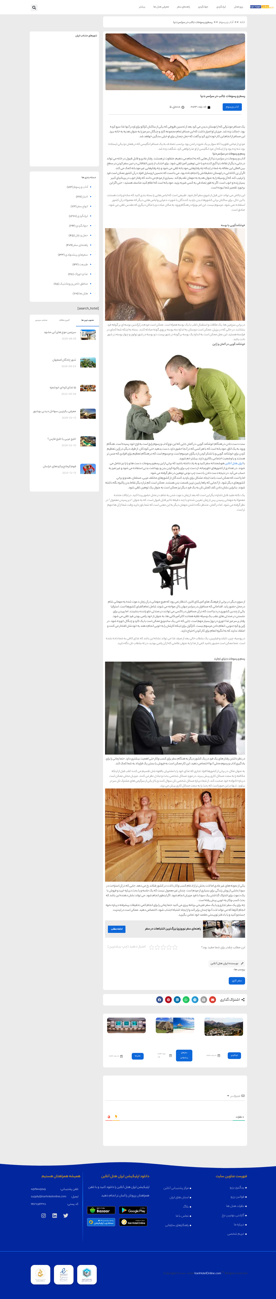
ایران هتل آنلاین (234, 463)
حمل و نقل (81, 235)
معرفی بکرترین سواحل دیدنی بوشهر (54, 411)
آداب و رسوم (226, 22)
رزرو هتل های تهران (82, 60)
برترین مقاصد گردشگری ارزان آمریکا (175, 1040)
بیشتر (142, 7)
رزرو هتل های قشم (82, 154)
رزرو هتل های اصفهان (47, 91)
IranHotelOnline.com (207, 1273)
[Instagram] (44, 1216)
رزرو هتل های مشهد (47, 60)
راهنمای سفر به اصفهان (47, 83)
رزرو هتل (238, 7)
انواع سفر (82, 206)
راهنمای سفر (183, 7)
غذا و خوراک (81, 274)
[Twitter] (66, 1216)
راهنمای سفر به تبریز (47, 114)
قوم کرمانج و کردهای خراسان (59, 466)
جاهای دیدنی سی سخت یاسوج (227, 1043)
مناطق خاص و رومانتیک (74, 284)
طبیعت (83, 264)
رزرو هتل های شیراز (82, 123)
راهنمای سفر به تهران (81, 51)
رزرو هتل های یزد (47, 154)
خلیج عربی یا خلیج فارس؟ (61, 439)
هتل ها (137, 1056)
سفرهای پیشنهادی (76, 255)
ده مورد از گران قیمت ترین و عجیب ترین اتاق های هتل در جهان (127, 1042)
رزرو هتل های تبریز (47, 123)
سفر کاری (237, 981)
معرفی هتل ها (161, 7)
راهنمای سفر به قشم (81, 145)
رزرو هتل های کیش (82, 91)
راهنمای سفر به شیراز (81, 114)
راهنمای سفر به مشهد (47, 51)
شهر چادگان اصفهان (64, 360)
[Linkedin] (55, 1216)
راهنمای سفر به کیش (81, 83)
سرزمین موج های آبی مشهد (60, 332)
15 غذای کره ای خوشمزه (63, 387)
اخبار (85, 197)
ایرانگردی (221, 7)
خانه (242, 22)
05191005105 (38, 1189)
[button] (34, 7)
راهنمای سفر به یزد (47, 145)
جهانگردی (203, 7)
